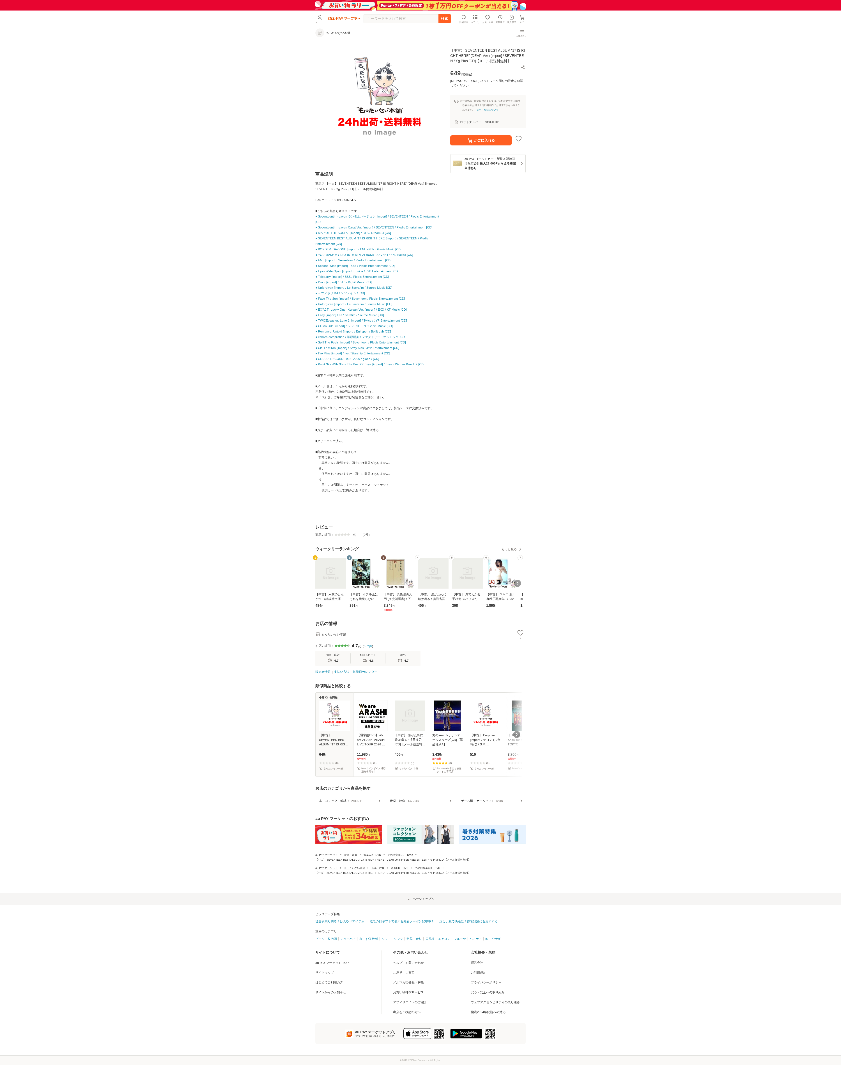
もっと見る (509, 549)
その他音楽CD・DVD (400, 854)
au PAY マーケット (326, 854)
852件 (368, 646)
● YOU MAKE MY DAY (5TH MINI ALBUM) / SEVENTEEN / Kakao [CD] (364, 255)
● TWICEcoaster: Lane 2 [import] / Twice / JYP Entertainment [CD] (361, 320)
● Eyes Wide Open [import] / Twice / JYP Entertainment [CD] (357, 271)
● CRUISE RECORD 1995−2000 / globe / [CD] (347, 359)
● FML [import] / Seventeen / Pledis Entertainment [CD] (353, 260)
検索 (444, 18)
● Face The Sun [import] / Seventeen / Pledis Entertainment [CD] (360, 298)
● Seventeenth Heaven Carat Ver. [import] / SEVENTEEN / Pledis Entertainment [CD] (373, 227)
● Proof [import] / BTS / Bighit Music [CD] (343, 282)
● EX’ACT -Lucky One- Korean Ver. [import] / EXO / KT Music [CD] (361, 309)
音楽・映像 (350, 854)
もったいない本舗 (354, 868)
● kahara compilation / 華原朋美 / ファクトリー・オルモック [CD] (360, 337)
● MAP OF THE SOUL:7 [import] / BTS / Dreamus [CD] (353, 233)
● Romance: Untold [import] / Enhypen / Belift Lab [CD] (353, 331)
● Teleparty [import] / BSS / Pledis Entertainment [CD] (352, 276)
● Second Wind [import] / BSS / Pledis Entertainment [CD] (355, 265)
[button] (523, 67)
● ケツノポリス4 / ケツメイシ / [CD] (340, 293)
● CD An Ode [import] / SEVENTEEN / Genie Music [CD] (354, 326)
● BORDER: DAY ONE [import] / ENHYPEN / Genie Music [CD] (358, 249)
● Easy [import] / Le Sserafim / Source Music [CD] (349, 315)
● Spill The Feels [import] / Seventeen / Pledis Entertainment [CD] (360, 342)
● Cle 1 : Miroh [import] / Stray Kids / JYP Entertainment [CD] (357, 348)
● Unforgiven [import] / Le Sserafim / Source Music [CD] (353, 287)
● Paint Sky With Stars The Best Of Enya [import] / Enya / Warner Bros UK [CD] (369, 364)
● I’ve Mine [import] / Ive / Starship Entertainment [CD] (352, 353)
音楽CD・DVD (372, 854)
